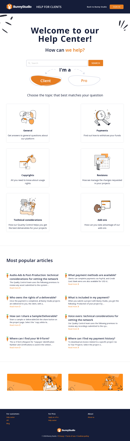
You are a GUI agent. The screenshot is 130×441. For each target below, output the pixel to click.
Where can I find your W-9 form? (29, 338)
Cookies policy (83, 436)
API (7, 420)
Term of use (71, 436)
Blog (8, 423)
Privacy (61, 436)
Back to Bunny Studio (97, 6)
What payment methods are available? (92, 275)
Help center (10, 417)
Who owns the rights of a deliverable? (33, 297)
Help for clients (48, 7)
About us (91, 417)
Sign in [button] (116, 6)
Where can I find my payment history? (91, 338)
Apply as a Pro (53, 417)
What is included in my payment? (88, 297)
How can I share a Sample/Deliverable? (33, 316)
